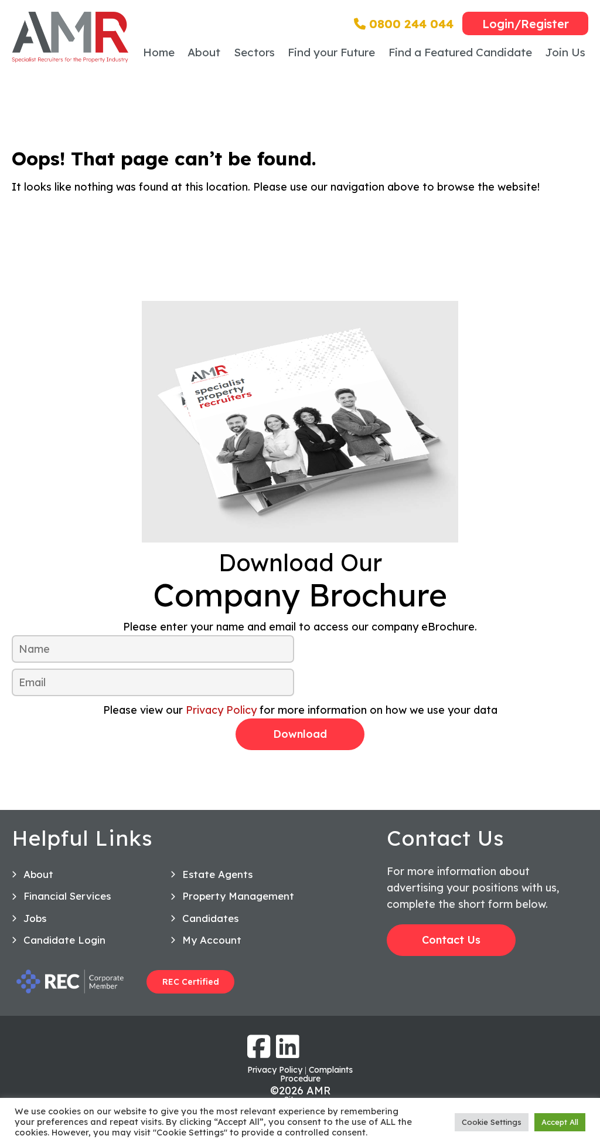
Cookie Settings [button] (491, 1122)
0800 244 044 (410, 23)
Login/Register (525, 23)
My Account (211, 940)
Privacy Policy (221, 710)
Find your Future (331, 52)
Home (159, 52)
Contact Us (451, 940)
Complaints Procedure (316, 1074)
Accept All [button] (559, 1122)
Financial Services (67, 896)
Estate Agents (217, 874)
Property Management (238, 896)
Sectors (254, 52)
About (204, 52)
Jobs (34, 918)
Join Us (565, 52)
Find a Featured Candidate (460, 52)
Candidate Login (64, 940)
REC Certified (190, 982)
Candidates (210, 918)
